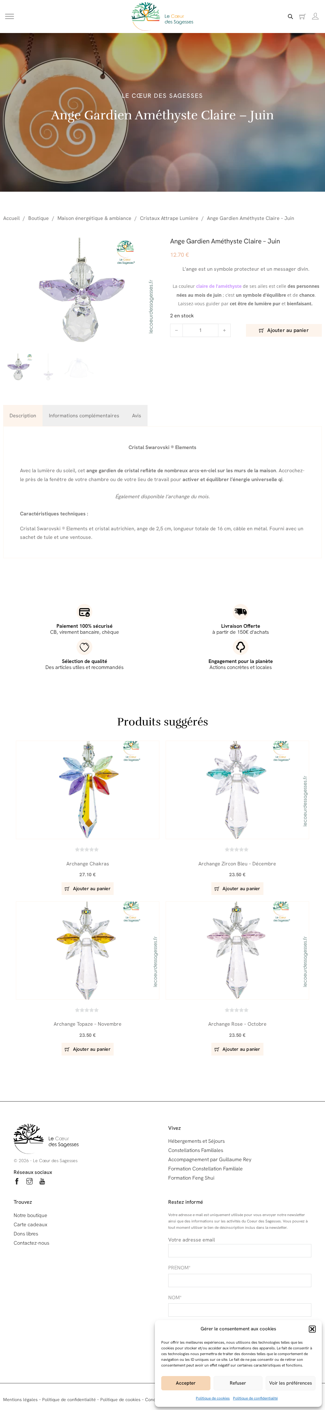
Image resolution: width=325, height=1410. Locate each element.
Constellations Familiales (195, 1150)
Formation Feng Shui (191, 1178)
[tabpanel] (162, 492)
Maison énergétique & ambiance (94, 218)
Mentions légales (20, 1399)
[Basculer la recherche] (290, 16)
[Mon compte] (315, 16)
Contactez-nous (31, 1243)
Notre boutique (30, 1215)
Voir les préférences (290, 1383)
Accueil (11, 218)
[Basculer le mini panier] (302, 16)
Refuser (238, 1383)
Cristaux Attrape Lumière (169, 218)
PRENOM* (179, 1267)
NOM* (175, 1297)
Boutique (38, 218)
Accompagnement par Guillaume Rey (209, 1159)
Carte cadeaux (30, 1224)
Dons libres (26, 1233)
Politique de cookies (213, 1398)
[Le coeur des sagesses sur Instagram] (29, 1182)
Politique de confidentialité (255, 1398)
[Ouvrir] (9, 16)
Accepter (186, 1383)
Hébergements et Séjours (196, 1141)
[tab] (23, 415)
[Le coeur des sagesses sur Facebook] (17, 1182)
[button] (312, 1329)
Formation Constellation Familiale (205, 1168)
